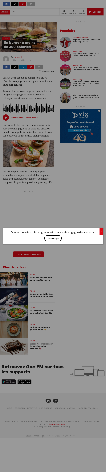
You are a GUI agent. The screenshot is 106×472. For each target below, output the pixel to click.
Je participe (53, 238)
